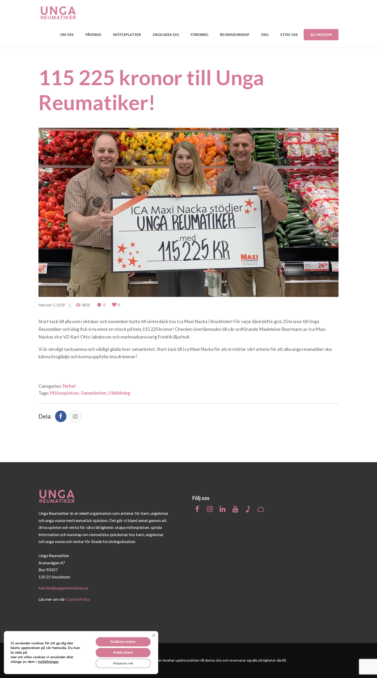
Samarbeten (93, 393)
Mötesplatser (64, 393)
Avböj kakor (123, 652)
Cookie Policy (78, 599)
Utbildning (119, 393)
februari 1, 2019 (51, 305)
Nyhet (69, 386)
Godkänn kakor (123, 641)
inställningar (48, 662)
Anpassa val (123, 663)
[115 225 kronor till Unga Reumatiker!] (188, 212)
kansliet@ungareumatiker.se (63, 587)
